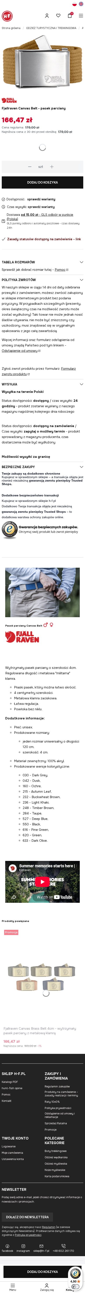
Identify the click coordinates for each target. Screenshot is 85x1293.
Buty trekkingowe (55, 1151)
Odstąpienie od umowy (19, 351)
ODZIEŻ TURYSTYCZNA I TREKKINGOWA (51, 28)
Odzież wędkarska (56, 1157)
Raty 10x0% (52, 1102)
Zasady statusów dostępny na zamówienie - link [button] (44, 239)
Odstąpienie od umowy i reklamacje (60, 1115)
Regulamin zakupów (57, 1086)
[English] (81, 4)
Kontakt (6, 1101)
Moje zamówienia (12, 1153)
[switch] (75, 1286)
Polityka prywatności (58, 1108)
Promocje (50, 1129)
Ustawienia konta (13, 1159)
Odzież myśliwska (56, 1163)
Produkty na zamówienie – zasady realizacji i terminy (61, 1093)
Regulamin (48, 1227)
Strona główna (11, 28)
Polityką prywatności (28, 1235)
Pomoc (60, 269)
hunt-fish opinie (12, 1088)
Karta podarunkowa (57, 1176)
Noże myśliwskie (55, 1170)
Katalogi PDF (10, 1082)
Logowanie (8, 1146)
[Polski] (74, 4)
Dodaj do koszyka (42, 182)
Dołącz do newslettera (27, 1217)
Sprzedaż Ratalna (56, 1123)
